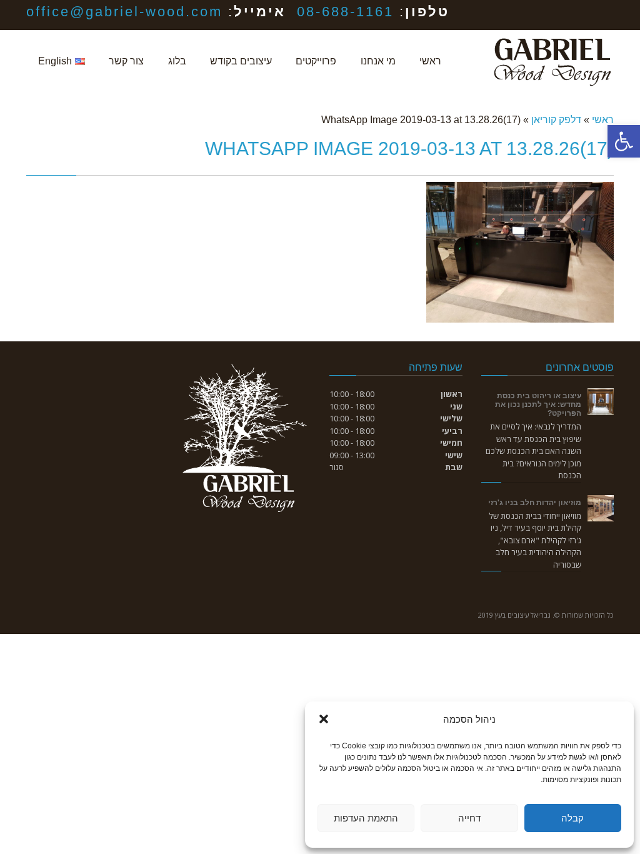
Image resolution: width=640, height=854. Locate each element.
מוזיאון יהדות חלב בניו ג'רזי (534, 502)
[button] (624, 141)
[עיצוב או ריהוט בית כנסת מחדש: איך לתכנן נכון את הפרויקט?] (601, 401)
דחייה (469, 818)
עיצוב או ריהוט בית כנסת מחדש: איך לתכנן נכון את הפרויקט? (538, 404)
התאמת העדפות (366, 818)
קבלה (572, 818)
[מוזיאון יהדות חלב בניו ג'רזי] (601, 508)
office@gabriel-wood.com (124, 11)
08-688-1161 (345, 11)
